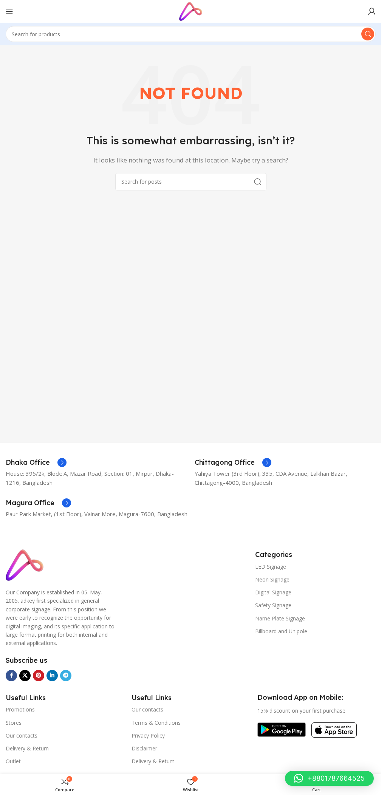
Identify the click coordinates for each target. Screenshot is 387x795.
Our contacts (21, 735)
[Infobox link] (36, 462)
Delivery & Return (27, 748)
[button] (329, 778)
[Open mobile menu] (9, 11)
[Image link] (24, 564)
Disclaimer (144, 748)
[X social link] (25, 675)
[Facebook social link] (11, 675)
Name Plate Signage (280, 618)
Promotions (20, 709)
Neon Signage (272, 579)
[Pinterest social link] (38, 675)
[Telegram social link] (65, 675)
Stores (14, 722)
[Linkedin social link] (52, 675)
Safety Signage (273, 605)
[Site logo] (190, 10)
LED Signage (270, 566)
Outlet (13, 761)
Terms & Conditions (156, 722)
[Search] (367, 34)
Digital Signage (273, 592)
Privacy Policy (148, 735)
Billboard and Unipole (281, 631)
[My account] (371, 11)
